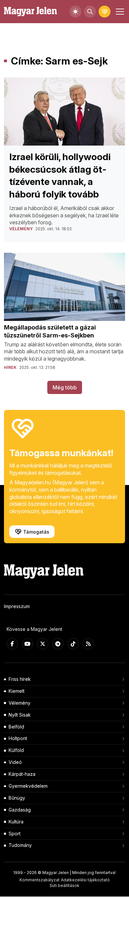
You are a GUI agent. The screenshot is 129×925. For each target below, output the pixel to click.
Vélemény (19, 703)
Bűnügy (17, 798)
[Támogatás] (104, 12)
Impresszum (17, 606)
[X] (42, 643)
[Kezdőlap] (30, 12)
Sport (15, 833)
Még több (65, 387)
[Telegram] (58, 643)
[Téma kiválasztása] (75, 12)
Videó (15, 762)
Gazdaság (20, 810)
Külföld (16, 750)
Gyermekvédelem (28, 786)
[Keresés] (90, 12)
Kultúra (16, 821)
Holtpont (18, 738)
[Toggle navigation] (119, 12)
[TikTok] (73, 643)
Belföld (16, 726)
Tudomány (20, 845)
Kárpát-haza (22, 774)
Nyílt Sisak (20, 715)
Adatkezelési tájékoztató (85, 879)
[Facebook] (12, 643)
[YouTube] (27, 643)
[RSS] (88, 643)
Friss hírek (20, 679)
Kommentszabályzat (40, 879)
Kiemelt (16, 691)
